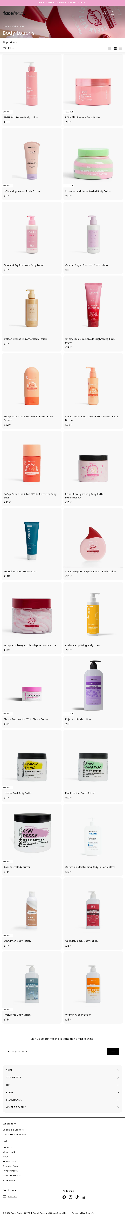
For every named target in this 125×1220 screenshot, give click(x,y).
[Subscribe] (113, 1051)
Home (6, 26)
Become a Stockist (13, 1129)
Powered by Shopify (83, 1213)
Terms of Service (12, 1175)
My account (9, 1180)
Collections (18, 26)
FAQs (5, 1156)
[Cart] (112, 13)
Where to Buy (10, 1152)
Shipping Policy (11, 1166)
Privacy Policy (10, 1170)
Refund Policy (10, 1161)
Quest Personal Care (14, 1134)
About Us (8, 1147)
